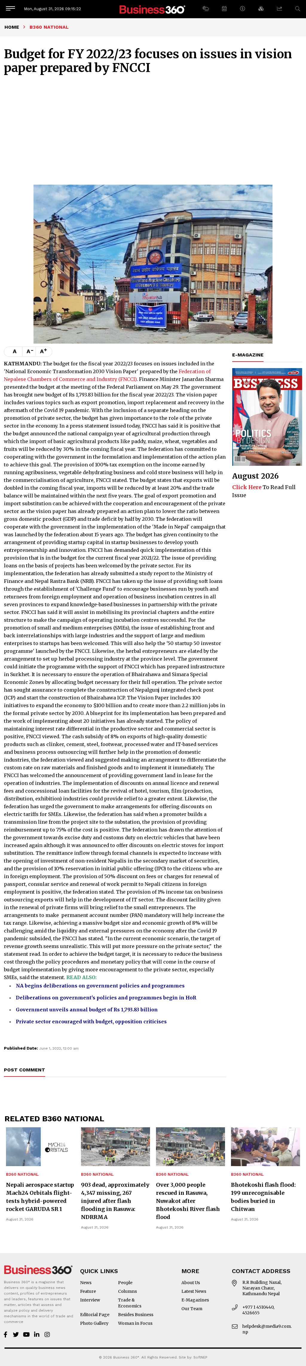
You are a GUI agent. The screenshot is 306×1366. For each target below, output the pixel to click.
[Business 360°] (153, 9)
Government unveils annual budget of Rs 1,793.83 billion (87, 1010)
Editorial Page (94, 1314)
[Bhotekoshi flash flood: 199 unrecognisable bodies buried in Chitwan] (265, 1146)
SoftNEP (200, 1357)
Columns (127, 1291)
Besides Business (135, 1314)
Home (11, 27)
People (125, 1282)
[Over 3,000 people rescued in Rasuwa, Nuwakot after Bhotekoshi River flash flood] (190, 1146)
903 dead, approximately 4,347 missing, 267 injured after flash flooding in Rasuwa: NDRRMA (115, 1200)
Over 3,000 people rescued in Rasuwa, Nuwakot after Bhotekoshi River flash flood (188, 1200)
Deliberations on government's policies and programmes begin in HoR (106, 998)
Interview (90, 1300)
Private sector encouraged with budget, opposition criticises (91, 1021)
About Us (190, 1282)
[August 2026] (267, 417)
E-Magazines (195, 1300)
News (85, 1282)
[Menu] (10, 9)
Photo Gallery (94, 1323)
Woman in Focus (135, 1323)
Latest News (193, 1291)
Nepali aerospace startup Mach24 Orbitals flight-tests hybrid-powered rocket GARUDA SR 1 (40, 1196)
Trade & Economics (129, 1303)
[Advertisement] (153, 140)
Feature (88, 1291)
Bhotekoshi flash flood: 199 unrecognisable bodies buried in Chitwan (263, 1196)
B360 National (22, 1174)
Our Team (191, 1308)
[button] (205, 9)
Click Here (246, 487)
